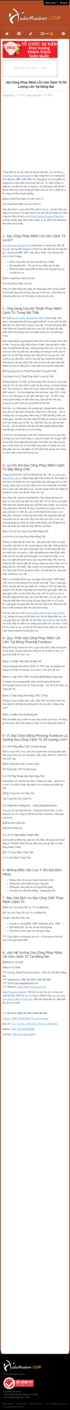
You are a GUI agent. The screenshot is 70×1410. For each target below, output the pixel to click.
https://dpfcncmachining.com (31, 987)
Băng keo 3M (8, 1403)
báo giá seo (21, 1403)
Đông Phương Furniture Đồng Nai (47, 216)
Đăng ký (63, 2)
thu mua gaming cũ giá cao (14, 1406)
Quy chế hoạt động (12, 1391)
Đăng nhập (50, 2)
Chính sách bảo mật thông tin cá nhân (20, 1394)
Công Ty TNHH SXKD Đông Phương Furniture (25, 1018)
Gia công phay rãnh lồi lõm (16, 245)
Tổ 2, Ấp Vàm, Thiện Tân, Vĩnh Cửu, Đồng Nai (34, 1024)
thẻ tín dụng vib (36, 1403)
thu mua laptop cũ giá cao (56, 1403)
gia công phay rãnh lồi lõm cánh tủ (28, 318)
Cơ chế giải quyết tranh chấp (16, 1397)
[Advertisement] (35, 133)
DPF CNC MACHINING (23, 1029)
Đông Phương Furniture (14, 992)
